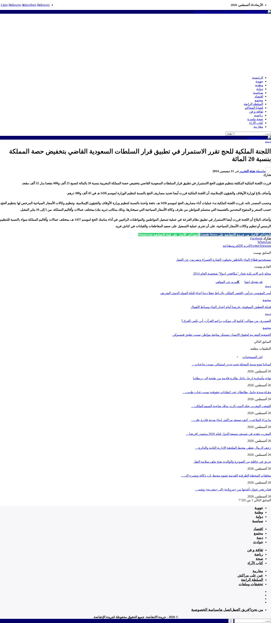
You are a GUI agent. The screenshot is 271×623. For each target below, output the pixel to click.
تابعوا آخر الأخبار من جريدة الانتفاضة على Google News (235, 234)
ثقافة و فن (256, 111)
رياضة (258, 554)
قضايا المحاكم (254, 107)
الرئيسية (257, 77)
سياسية (258, 92)
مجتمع (259, 100)
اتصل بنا (225, 610)
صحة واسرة (255, 119)
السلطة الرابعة (253, 104)
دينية (268, 141)
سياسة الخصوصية (205, 610)
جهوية (259, 81)
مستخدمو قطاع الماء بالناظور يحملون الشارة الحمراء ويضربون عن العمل (223, 259)
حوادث (258, 542)
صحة (259, 559)
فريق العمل (240, 610)
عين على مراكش (250, 575)
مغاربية (258, 126)
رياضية (258, 115)
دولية (259, 89)
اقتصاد (259, 96)
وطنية (259, 85)
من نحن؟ (256, 610)
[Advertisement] (135, 44)
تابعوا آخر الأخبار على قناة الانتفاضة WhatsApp (168, 234)
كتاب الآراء (256, 123)
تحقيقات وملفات (251, 584)
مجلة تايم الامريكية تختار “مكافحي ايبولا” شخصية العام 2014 (232, 273)
